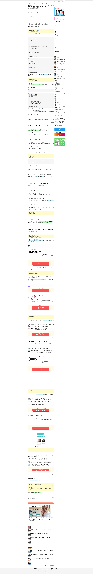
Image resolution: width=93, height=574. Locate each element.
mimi (55, 89)
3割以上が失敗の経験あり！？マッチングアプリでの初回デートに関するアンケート (59, 116)
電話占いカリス (41, 295)
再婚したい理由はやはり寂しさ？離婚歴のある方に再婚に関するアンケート (59, 112)
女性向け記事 (51, 5)
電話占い (37, 231)
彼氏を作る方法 (56, 84)
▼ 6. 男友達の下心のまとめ (31, 16)
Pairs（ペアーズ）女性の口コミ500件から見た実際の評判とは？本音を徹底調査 (40, 464)
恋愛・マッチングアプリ (31, 3)
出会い (48, 5)
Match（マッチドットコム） (58, 88)
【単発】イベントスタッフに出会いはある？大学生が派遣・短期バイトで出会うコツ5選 (61, 67)
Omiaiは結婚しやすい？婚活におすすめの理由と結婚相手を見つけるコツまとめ (40, 404)
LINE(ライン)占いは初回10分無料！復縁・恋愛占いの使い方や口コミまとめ (39, 284)
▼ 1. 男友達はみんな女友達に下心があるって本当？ (34, 12)
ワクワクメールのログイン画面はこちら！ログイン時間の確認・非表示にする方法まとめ (61, 64)
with (55, 86)
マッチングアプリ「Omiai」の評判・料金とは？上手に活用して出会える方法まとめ (40, 401)
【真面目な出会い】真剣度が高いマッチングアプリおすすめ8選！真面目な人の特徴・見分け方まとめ (41, 350)
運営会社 (52, 569)
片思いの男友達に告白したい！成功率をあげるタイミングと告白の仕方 (40, 537)
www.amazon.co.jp (32, 162)
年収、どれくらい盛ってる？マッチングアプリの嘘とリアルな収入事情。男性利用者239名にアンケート (59, 122)
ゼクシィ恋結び (56, 91)
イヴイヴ (55, 92)
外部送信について (47, 572)
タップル (55, 87)
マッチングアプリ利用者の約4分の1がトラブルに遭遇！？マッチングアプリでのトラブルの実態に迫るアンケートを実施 (59, 119)
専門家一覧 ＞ (64, 106)
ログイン (56, 569)
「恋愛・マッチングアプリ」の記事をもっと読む (49, 565)
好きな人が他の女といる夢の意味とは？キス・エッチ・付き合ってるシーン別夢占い (61, 74)
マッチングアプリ (42, 343)
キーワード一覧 (63, 93)
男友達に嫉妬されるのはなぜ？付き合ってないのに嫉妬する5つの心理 (40, 533)
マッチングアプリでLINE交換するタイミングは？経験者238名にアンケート (59, 125)
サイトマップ (46, 569)
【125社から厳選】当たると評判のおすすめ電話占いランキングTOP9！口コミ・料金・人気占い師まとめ (41, 245)
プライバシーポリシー (47, 571)
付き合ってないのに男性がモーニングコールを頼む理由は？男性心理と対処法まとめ (42, 529)
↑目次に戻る (52, 122)
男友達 (53, 5)
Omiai (55, 85)
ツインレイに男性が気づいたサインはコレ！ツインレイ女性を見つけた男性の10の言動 (61, 59)
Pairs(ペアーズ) (56, 81)
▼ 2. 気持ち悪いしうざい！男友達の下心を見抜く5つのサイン (35, 13)
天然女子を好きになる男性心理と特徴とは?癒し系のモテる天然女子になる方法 (41, 558)
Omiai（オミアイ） (37, 30)
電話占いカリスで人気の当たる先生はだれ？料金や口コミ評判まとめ (39, 328)
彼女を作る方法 (56, 83)
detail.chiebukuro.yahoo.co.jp (33, 40)
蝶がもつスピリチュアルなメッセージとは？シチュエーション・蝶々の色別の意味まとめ (61, 57)
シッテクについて (34, 569)
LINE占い (40, 251)
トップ (28, 3)
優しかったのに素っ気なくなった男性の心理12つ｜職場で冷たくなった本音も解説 (42, 554)
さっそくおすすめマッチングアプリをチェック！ (34, 33)
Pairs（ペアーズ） (37, 31)
